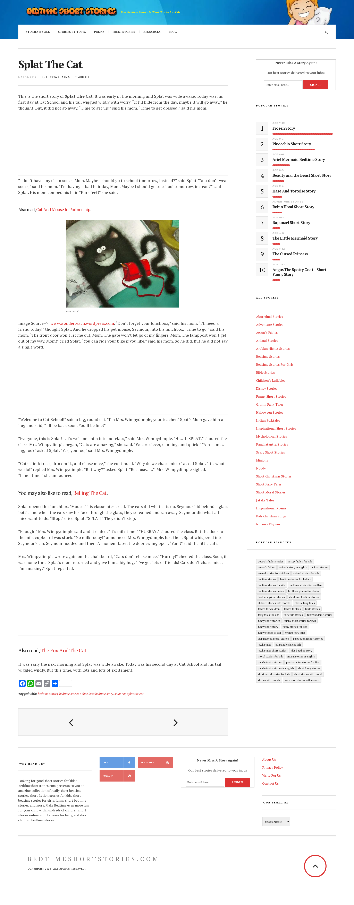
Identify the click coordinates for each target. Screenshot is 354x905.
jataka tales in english (288, 644)
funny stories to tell (269, 633)
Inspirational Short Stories (276, 428)
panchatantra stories (270, 662)
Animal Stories (267, 340)
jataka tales (264, 644)
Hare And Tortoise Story (293, 191)
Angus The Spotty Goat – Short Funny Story (299, 272)
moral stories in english (301, 656)
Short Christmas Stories (274, 476)
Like (105, 762)
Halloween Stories (269, 412)
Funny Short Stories (271, 396)
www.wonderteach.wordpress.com (82, 323)
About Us (269, 759)
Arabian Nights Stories (273, 348)
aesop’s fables (266, 567)
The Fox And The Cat (63, 650)
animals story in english (293, 567)
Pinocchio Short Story (291, 144)
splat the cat (135, 694)
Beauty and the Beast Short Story (301, 175)
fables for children (269, 609)
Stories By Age (38, 32)
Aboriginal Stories (269, 316)
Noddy (261, 468)
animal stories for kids (306, 573)
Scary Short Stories (270, 452)
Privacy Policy (272, 767)
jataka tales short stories (272, 650)
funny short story (268, 627)
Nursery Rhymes (268, 524)
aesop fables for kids (300, 561)
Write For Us (271, 775)
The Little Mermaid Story (295, 238)
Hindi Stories (124, 32)
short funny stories (309, 668)
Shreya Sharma (58, 77)
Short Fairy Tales (268, 484)
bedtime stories (48, 694)
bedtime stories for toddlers (306, 585)
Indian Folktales (268, 420)
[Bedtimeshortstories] (71, 12)
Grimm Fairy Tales (269, 404)
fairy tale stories (293, 615)
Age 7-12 (278, 123)
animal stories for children (273, 573)
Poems (99, 32)
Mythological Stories (271, 436)
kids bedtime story (101, 694)
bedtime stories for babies (295, 579)
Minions (262, 460)
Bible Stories (265, 372)
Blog (173, 32)
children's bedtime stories (304, 597)
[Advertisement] (123, 146)
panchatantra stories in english (276, 668)
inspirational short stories (308, 638)
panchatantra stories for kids (303, 662)
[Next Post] (175, 722)
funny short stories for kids (300, 621)
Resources (152, 32)
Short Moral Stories (270, 492)
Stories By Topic (72, 32)
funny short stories (269, 621)
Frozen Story (283, 128)
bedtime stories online (73, 694)
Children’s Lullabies (270, 380)
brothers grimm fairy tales (303, 591)
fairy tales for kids (268, 615)
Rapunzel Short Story (291, 222)
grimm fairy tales (295, 633)
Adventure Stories (287, 201)
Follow (108, 776)
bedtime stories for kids (271, 585)
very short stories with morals (302, 680)
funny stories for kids (295, 627)
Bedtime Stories (268, 356)
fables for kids (292, 609)
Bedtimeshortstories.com (93, 859)
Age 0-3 (84, 77)
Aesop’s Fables (267, 332)
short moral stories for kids (274, 674)
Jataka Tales (265, 500)
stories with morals (269, 680)
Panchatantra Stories (272, 444)
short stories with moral (308, 674)
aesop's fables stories (270, 561)
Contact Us (270, 783)
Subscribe (147, 762)
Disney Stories (266, 388)
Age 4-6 (278, 154)
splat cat (120, 694)
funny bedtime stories (319, 615)
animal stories (319, 567)
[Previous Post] (70, 722)
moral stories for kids (270, 656)
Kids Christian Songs (271, 516)
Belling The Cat (89, 492)
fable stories (312, 609)
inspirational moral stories (273, 638)
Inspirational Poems (271, 508)
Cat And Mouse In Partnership (63, 209)
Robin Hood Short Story (293, 207)
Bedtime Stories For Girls (274, 364)
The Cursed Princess (290, 254)
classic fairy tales (305, 603)
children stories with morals (274, 603)
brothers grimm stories (271, 597)
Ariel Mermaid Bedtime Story (298, 159)
